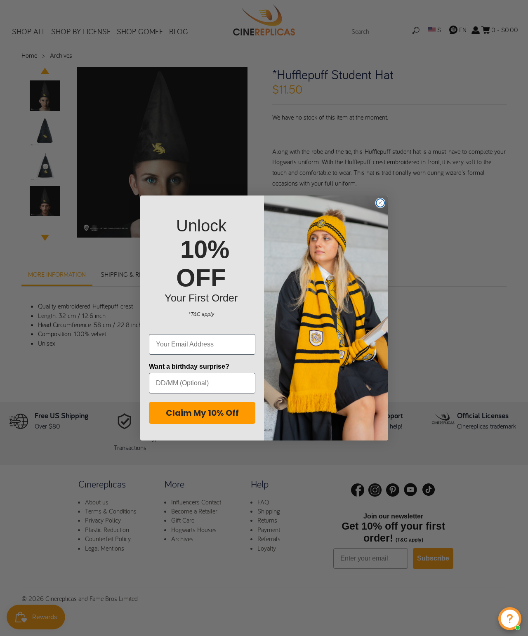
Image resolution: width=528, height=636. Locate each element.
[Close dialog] (380, 203)
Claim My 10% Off (202, 413)
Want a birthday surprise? (189, 366)
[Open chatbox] (509, 618)
